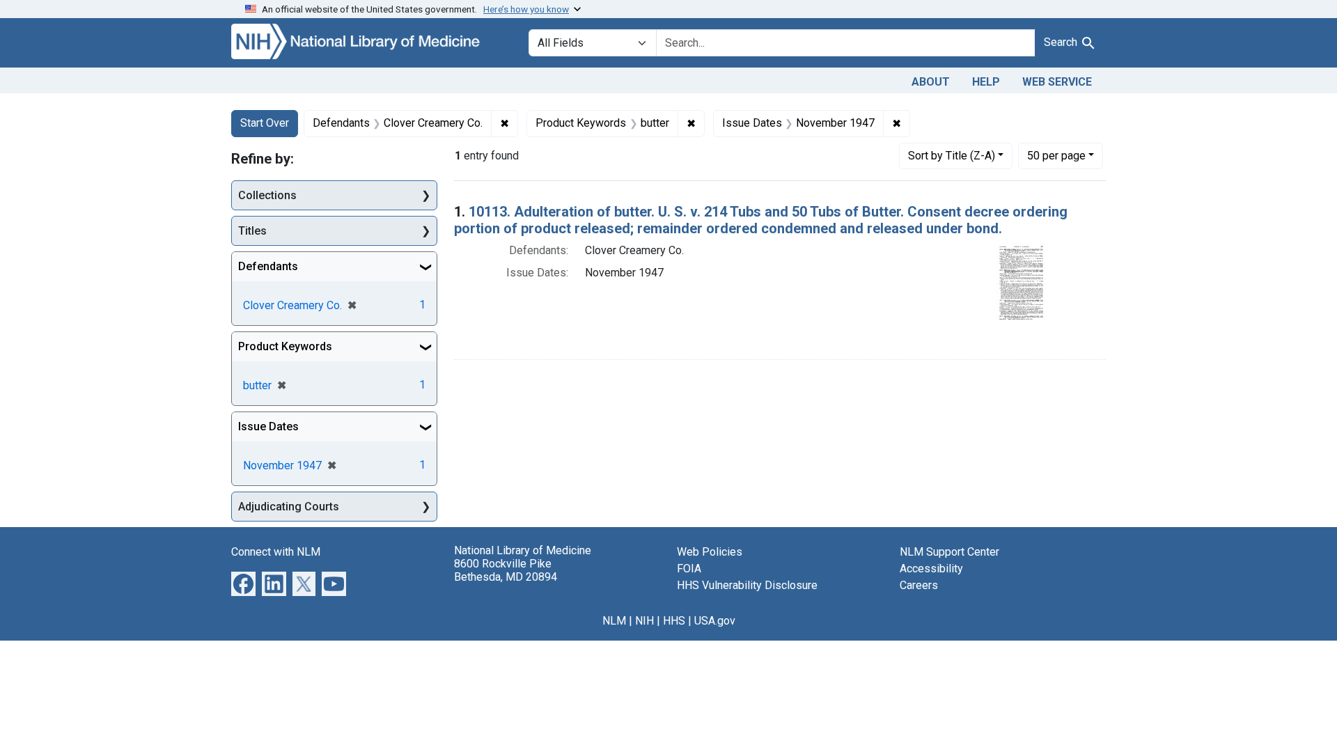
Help (986, 81)
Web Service (1057, 81)
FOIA (689, 568)
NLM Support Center (949, 551)
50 (1056, 155)
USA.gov (714, 620)
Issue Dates (268, 426)
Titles (252, 230)
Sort (951, 155)
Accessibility (931, 568)
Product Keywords (285, 346)
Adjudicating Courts (288, 506)
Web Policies (709, 551)
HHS (674, 620)
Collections (267, 195)
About (931, 81)
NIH (644, 620)
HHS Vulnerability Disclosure (747, 585)
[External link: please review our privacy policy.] (243, 583)
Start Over (264, 123)
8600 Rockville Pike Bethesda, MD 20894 (505, 570)
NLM (614, 620)
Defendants (268, 266)
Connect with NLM (275, 551)
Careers (919, 585)
